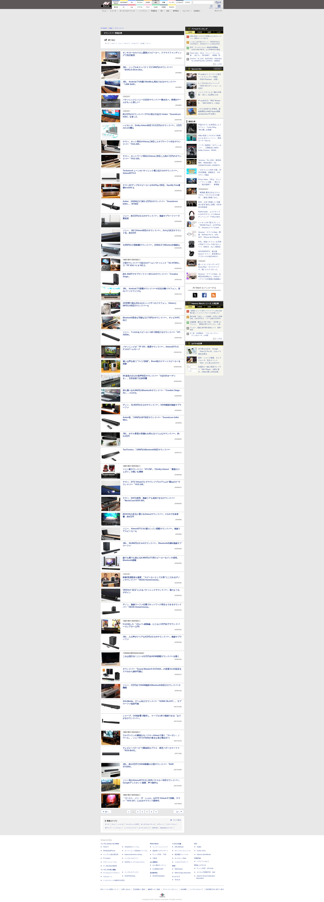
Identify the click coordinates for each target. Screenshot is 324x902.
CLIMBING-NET (158, 869)
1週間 (209, 32)
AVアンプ (108, 828)
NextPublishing (130, 876)
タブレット (160, 824)
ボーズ (126, 43)
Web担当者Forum (109, 851)
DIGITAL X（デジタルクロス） (135, 862)
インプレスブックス (131, 872)
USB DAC (155, 828)
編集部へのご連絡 (154, 889)
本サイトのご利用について (109, 889)
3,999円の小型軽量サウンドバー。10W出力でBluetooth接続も (151, 245)
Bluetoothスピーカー (166, 828)
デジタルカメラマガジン (111, 873)
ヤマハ (114, 43)
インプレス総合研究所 (110, 854)
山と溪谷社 (154, 862)
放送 (167, 11)
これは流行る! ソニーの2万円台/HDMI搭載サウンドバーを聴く (151, 656)
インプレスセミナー (131, 858)
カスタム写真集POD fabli (206, 872)
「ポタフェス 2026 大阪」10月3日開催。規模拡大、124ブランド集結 (209, 172)
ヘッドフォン (142, 11)
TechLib (177, 880)
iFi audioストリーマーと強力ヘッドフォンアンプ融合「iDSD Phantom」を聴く (209, 76)
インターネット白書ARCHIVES (114, 880)
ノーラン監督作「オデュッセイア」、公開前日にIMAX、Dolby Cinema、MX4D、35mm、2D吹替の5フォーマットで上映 (209, 150)
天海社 (199, 847)
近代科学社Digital (159, 876)
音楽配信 (197, 11)
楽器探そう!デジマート (160, 851)
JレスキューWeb (180, 858)
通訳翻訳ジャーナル (181, 854)
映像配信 (154, 11)
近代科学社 (154, 873)
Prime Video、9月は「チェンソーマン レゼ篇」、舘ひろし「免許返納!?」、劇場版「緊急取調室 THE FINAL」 (206, 55)
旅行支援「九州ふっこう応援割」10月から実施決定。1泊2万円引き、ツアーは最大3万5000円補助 (206, 319)
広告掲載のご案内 (139, 889)
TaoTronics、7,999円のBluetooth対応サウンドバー (146, 450)
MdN (173, 866)
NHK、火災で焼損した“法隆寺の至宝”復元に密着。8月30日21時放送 (209, 204)
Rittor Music (154, 844)
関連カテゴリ (112, 821)
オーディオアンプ (144, 828)
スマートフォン (171, 824)
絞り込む (111, 40)
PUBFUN (197, 858)
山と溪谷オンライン (159, 865)
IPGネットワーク (200, 865)
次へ (179, 812)
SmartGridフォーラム (132, 847)
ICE (195, 844)
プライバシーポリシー (170, 889)
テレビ (104, 11)
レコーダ (113, 11)
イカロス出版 (176, 844)
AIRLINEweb (179, 847)
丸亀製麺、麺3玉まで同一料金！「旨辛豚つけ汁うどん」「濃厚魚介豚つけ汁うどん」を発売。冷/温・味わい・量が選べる (205, 324)
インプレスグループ (196, 889)
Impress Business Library (133, 854)
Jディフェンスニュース (183, 851)
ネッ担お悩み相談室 (110, 866)
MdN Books (179, 869)
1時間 (190, 32)
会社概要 (183, 889)
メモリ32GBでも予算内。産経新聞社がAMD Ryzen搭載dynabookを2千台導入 (209, 111)
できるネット (107, 876)
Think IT (106, 847)
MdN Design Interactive (183, 873)
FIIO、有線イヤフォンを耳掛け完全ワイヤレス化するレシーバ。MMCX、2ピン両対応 (209, 244)
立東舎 (155, 858)
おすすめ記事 (196, 343)
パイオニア (134, 43)
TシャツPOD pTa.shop (205, 868)
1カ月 (219, 32)
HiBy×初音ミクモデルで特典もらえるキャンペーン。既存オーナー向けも (209, 138)
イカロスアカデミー (181, 862)
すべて (107, 43)
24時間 (199, 32)
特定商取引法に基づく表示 (215, 889)
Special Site (196, 69)
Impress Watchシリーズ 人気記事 (205, 303)
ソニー (120, 43)
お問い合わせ (125, 889)
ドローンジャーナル (110, 862)
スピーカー (186, 11)
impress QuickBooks (204, 854)
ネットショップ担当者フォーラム (136, 851)
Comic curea (201, 851)
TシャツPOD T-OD (159, 854)
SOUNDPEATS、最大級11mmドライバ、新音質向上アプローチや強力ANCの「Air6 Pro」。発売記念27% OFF (209, 256)
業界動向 (176, 11)
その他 (142, 43)
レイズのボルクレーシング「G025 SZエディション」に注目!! (209, 85)
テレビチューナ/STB (132, 824)
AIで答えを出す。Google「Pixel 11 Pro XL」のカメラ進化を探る (209, 351)
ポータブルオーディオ (127, 11)
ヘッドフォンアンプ (130, 828)
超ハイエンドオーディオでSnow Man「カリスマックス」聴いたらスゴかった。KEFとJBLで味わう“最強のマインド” (209, 269)
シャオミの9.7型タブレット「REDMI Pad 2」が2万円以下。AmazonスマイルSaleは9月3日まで (205, 44)
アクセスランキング (199, 29)
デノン (149, 43)
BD (162, 11)
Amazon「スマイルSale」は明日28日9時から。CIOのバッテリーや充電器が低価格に (209, 276)
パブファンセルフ (203, 861)
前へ (105, 812)
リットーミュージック (160, 847)
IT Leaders (106, 858)
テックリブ (176, 876)
